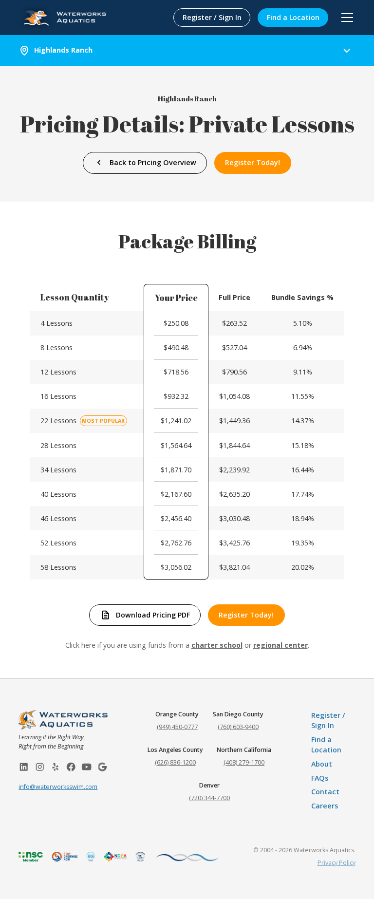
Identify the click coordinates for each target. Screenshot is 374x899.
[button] (345, 17)
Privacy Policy (336, 863)
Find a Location (293, 17)
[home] (62, 17)
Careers (324, 805)
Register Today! (252, 162)
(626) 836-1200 (175, 762)
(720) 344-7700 (209, 798)
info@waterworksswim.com (58, 787)
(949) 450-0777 (177, 727)
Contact (325, 791)
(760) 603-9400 (238, 727)
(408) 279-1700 (244, 762)
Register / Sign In (212, 17)
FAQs (319, 778)
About (321, 763)
